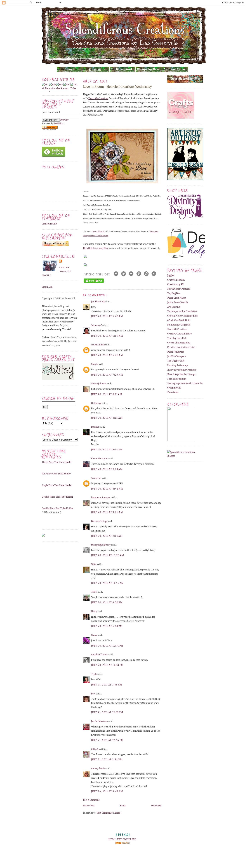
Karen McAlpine (100, 458)
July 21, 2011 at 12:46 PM (107, 740)
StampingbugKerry (101, 544)
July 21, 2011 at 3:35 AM (106, 684)
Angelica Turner (100, 654)
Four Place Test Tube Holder (56, 473)
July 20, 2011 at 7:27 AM (107, 374)
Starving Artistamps (177, 365)
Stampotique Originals (178, 324)
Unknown (96, 403)
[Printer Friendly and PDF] (94, 282)
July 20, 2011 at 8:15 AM (106, 417)
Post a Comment (91, 799)
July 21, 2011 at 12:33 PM (107, 712)
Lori (93, 693)
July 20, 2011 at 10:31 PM (107, 645)
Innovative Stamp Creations (181, 369)
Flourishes (172, 392)
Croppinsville (174, 387)
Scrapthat (96, 478)
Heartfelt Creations (98, 98)
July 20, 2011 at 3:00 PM (106, 602)
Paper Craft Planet (176, 297)
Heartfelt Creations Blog (95, 248)
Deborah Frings (99, 521)
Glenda (95, 364)
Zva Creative (173, 306)
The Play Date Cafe (177, 338)
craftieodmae (98, 344)
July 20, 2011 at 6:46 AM (107, 355)
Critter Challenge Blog (178, 342)
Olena (94, 635)
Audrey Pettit (98, 768)
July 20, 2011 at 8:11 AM (106, 394)
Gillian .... (96, 748)
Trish (94, 674)
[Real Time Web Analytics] (122, 843)
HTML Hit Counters (122, 839)
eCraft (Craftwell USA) (178, 320)
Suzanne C (96, 325)
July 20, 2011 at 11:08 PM (107, 665)
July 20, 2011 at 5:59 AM (107, 335)
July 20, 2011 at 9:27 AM (107, 512)
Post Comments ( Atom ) (109, 812)
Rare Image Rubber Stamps (181, 374)
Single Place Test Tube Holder (57, 485)
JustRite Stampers (176, 356)
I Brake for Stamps (176, 378)
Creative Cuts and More (179, 333)
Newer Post (89, 805)
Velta (94, 564)
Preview (64, 119)
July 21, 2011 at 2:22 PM (106, 759)
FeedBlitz (58, 123)
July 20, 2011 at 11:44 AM (107, 583)
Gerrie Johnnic (99, 383)
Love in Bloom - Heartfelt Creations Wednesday (117, 87)
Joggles (170, 275)
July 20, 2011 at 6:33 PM (106, 626)
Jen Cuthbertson (99, 721)
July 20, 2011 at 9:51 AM (106, 535)
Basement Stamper (101, 497)
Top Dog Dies (173, 293)
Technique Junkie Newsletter (182, 311)
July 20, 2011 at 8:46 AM (107, 488)
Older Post (156, 805)
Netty (94, 611)
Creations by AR (175, 284)
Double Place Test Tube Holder (57, 496)
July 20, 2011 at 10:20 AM (107, 555)
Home (123, 805)
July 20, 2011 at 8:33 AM (106, 469)
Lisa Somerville (49, 223)
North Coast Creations (178, 288)
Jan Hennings (98, 301)
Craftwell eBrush (176, 279)
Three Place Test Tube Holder (57, 462)
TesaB (94, 591)
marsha (95, 426)
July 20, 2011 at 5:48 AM (107, 316)
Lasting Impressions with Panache (184, 383)
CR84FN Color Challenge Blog (182, 315)
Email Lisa (47, 286)
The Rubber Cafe (175, 360)
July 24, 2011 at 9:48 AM (107, 791)
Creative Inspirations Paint (181, 347)
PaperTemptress (175, 351)
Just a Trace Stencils (177, 302)
